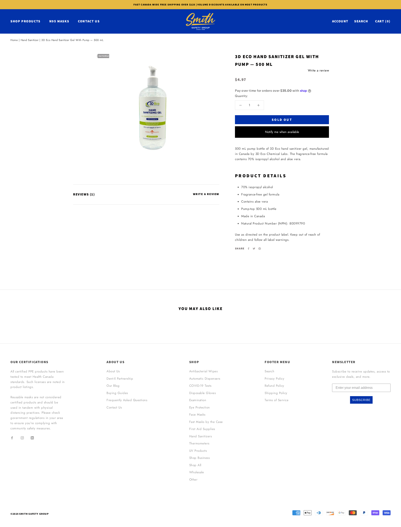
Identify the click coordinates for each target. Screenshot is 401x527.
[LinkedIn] (32, 437)
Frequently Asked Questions (127, 400)
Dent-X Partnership (120, 378)
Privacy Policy (274, 378)
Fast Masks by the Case (206, 422)
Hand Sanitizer (30, 40)
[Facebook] (248, 248)
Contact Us (89, 21)
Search (361, 21)
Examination (197, 400)
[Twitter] (254, 248)
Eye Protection (199, 407)
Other (193, 479)
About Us (113, 371)
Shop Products (25, 21)
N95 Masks (59, 21)
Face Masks (197, 414)
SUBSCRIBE (361, 400)
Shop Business (199, 458)
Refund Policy (274, 385)
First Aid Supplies (202, 429)
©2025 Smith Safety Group (29, 513)
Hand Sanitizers (200, 436)
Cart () (383, 21)
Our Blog (113, 385)
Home (14, 40)
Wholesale (196, 472)
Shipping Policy (276, 393)
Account (340, 21)
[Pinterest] (259, 248)
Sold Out (282, 119)
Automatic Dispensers (204, 378)
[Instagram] (22, 437)
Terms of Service (276, 400)
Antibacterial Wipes (203, 371)
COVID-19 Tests (200, 385)
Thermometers (199, 443)
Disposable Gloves (202, 393)
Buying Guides (117, 393)
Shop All (195, 465)
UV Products (198, 450)
